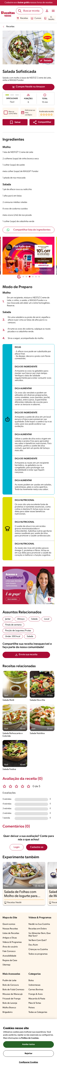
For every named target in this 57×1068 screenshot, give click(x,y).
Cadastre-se (36, 847)
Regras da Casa (10, 960)
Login (17, 847)
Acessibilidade (9, 956)
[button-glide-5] (39, 276)
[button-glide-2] (29, 276)
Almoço (21, 619)
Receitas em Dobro (37, 929)
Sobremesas (34, 985)
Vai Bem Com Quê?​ (37, 940)
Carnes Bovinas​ (35, 989)
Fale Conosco (9, 951)
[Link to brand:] (47, 37)
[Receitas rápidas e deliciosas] (28, 256)
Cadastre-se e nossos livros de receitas (29, 2)
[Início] (8, 14)
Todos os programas (38, 954)
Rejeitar (28, 1053)
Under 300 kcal (12, 636)
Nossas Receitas (10, 929)
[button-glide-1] (26, 276)
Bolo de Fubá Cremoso (13, 989)
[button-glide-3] (33, 276)
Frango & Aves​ (35, 994)
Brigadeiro (8, 1012)
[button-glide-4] (36, 276)
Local (46, 619)
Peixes (31, 1007)
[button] (41, 122)
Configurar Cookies (28, 1062)
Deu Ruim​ (33, 945)
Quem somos (9, 924)
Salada (34, 619)
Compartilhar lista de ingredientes (32, 230)
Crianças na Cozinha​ (38, 949)
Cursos (38, 18)
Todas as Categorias (37, 1012)
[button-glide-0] (23, 276)
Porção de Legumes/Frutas (18, 630)
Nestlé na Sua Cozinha (39, 924)
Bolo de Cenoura (11, 985)
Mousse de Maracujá (12, 994)
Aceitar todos (28, 1044)
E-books (51, 18)
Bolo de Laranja (10, 1003)
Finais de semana (13, 625)
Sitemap (6, 965)
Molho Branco (9, 1007)
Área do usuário (10, 947)
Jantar (8, 619)
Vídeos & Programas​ (12, 942)
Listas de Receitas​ (11, 933)
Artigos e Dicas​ (10, 938)
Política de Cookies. (30, 1038)
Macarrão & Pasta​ (36, 999)
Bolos (31, 980)
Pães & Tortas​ (34, 1003)
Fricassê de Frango (12, 999)
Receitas (24, 18)
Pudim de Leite (9, 980)
